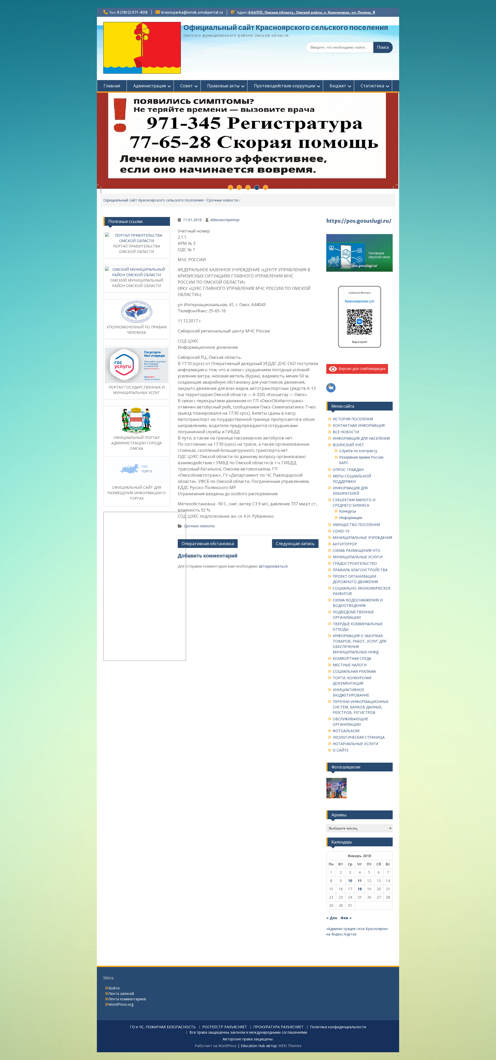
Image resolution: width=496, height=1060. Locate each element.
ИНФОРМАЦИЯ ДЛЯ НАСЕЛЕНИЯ (361, 438)
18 (360, 888)
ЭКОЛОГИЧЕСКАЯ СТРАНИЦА (359, 737)
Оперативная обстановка (208, 543)
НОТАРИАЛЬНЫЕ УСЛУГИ (355, 743)
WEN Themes (289, 1045)
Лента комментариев (127, 998)
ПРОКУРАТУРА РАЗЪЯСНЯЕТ (278, 1027)
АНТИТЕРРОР (345, 543)
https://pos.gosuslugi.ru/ (358, 221)
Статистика (372, 86)
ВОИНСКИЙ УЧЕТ (348, 444)
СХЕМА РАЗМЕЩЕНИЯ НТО (356, 550)
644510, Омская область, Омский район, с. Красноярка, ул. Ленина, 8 (311, 12)
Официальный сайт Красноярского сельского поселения (285, 27)
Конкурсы (347, 511)
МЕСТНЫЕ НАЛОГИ (350, 664)
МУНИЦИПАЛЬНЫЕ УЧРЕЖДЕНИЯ (362, 537)
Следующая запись (295, 543)
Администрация (149, 86)
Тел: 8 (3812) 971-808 (128, 12)
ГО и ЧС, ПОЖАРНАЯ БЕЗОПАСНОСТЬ (163, 1027)
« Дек (331, 917)
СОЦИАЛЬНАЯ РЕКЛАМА (354, 671)
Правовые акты (223, 86)
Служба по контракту (358, 450)
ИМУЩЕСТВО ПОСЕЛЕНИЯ (356, 524)
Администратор (225, 219)
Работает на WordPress (216, 1045)
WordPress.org (121, 1004)
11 (360, 880)
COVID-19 (341, 531)
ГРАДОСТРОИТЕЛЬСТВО (355, 563)
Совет (186, 86)
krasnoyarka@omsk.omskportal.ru (192, 12)
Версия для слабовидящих (361, 368)
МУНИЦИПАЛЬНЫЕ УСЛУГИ (357, 556)
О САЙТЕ (340, 750)
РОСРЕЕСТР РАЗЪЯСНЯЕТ (224, 1027)
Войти (114, 988)
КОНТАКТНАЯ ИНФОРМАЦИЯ (359, 425)
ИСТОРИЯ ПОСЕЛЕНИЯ (353, 418)
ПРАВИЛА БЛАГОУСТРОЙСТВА (360, 569)
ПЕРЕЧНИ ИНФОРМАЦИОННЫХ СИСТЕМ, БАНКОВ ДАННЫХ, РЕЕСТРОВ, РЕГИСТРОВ (361, 707)
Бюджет (338, 86)
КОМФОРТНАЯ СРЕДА (352, 658)
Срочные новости (222, 200)
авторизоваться (273, 566)
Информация (350, 517)
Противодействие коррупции (284, 86)
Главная (112, 86)
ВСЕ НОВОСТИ (346, 431)
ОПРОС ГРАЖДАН (348, 469)
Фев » (346, 917)
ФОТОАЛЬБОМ (346, 730)
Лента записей (121, 993)
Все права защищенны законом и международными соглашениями (248, 1032)
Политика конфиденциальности (338, 1027)
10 (350, 880)
